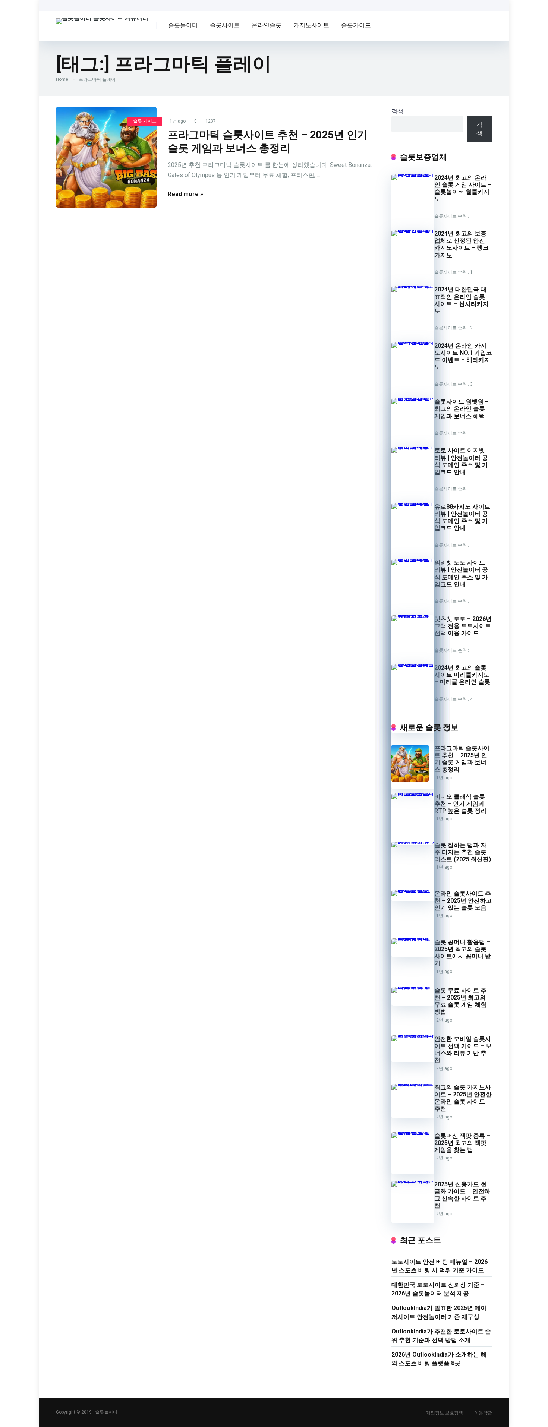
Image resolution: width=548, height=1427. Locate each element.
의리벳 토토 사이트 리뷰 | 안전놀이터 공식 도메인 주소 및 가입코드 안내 (461, 573)
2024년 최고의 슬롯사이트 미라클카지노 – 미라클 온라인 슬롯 (462, 674)
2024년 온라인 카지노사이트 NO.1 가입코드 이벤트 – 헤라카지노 (463, 356)
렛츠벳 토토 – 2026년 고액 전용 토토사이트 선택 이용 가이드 (463, 626)
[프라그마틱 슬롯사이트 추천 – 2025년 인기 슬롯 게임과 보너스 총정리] (106, 157)
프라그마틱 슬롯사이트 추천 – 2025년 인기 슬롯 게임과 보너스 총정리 (461, 759)
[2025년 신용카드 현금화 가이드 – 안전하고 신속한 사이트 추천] (412, 1180)
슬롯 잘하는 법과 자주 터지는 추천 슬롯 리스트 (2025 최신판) (462, 852)
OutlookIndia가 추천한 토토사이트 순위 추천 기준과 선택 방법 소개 (441, 1336)
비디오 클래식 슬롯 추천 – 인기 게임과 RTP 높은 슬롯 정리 (460, 803)
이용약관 (483, 1412)
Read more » (185, 194)
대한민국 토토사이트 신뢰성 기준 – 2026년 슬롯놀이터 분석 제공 (438, 1289)
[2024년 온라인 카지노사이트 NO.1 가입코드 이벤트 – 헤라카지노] (412, 341)
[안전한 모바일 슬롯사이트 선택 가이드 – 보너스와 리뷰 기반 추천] (412, 1035)
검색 (397, 111)
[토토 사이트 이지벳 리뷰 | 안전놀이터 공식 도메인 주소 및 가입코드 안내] (412, 446)
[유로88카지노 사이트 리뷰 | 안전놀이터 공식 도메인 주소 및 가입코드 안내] (412, 502)
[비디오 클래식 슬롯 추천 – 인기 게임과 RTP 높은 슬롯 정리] (412, 792)
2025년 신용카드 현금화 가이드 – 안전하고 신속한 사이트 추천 (462, 1195)
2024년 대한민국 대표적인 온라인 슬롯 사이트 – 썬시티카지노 (461, 300)
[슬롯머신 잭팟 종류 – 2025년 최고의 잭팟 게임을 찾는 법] (412, 1132)
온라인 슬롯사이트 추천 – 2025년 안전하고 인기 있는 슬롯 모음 (463, 900)
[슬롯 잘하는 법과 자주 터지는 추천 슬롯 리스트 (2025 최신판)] (412, 841)
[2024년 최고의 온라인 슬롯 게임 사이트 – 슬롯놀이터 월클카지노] (412, 173)
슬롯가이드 (356, 25)
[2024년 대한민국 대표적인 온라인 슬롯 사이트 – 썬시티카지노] (412, 285)
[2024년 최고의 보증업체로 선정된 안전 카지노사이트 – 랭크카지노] (412, 229)
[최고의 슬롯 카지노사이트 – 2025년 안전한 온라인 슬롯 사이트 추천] (412, 1083)
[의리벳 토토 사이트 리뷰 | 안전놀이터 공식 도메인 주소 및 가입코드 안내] (412, 558)
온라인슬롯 (266, 25)
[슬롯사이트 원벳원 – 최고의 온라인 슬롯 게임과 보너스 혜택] (412, 397)
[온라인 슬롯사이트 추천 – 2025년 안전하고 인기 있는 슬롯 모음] (412, 889)
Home (62, 79)
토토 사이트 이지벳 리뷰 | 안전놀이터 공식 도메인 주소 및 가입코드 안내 (461, 461)
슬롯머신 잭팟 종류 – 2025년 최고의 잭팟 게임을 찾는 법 (462, 1142)
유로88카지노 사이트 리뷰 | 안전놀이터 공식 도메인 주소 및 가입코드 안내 (462, 517)
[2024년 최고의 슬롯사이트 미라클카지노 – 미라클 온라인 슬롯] (412, 663)
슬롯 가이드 (145, 121)
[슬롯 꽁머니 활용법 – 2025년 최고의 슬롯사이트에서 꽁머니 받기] (412, 938)
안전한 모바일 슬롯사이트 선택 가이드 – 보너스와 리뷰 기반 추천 (463, 1049)
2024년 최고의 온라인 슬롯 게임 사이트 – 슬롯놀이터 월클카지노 (463, 188)
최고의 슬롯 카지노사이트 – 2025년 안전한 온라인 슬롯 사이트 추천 (463, 1098)
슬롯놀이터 (183, 25)
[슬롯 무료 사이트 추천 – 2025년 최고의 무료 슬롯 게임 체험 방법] (412, 986)
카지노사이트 (311, 25)
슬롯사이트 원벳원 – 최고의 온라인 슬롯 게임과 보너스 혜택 (461, 408)
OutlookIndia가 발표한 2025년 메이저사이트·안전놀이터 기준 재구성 (438, 1312)
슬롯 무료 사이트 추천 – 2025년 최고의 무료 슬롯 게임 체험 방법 (460, 1001)
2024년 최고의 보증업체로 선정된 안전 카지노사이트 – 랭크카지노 (461, 244)
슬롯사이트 (225, 25)
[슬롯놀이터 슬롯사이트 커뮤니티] (102, 18)
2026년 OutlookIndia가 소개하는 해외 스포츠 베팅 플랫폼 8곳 (438, 1359)
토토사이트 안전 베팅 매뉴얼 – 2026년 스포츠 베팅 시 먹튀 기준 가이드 (439, 1266)
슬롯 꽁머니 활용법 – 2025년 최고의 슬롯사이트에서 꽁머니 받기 (462, 952)
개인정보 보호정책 (444, 1412)
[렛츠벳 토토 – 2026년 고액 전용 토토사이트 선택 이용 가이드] (412, 615)
